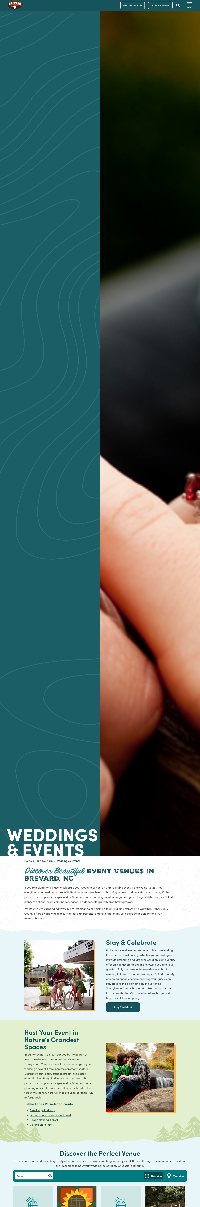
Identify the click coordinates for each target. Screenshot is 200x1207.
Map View (178, 1176)
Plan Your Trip (44, 861)
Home (28, 861)
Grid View (156, 1176)
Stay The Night (123, 1007)
